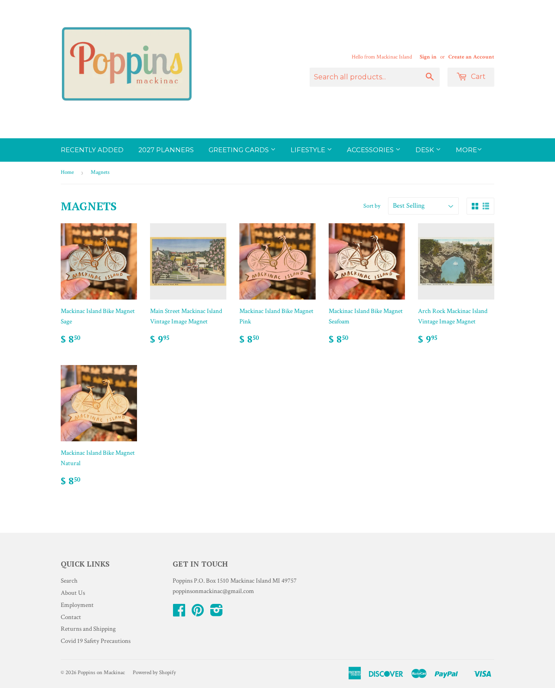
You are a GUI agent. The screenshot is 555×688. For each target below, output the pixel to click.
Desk (425, 150)
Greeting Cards (240, 150)
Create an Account (471, 56)
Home (67, 172)
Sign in (428, 56)
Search (69, 581)
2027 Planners (166, 150)
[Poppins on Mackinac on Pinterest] (197, 613)
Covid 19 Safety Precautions (96, 641)
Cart (477, 76)
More (466, 150)
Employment (77, 605)
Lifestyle (309, 150)
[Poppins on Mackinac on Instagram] (216, 613)
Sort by (371, 206)
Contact (71, 617)
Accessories (371, 150)
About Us (73, 593)
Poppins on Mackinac (101, 672)
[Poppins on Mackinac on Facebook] (179, 613)
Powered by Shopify (154, 672)
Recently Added (92, 150)
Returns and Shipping (88, 629)
